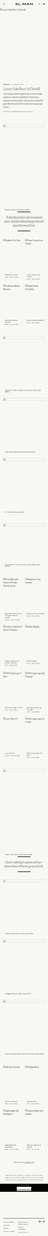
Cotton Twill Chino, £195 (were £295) (18, 854)
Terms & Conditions (22, 1228)
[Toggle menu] (4, 4)
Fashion (6, 84)
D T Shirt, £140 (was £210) (14, 512)
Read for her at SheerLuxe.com (23, 1223)
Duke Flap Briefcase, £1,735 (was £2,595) (20, 452)
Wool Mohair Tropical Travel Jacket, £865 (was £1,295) (22, 565)
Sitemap (6, 1228)
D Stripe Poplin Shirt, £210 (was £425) (19, 933)
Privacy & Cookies (9, 1231)
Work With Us (23, 1232)
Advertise (6, 1225)
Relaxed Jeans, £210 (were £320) (17, 210)
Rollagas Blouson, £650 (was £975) (18, 994)
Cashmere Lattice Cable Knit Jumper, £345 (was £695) (23, 391)
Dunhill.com (29, 1162)
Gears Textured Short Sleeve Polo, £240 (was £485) (24, 1054)
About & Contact (8, 1222)
